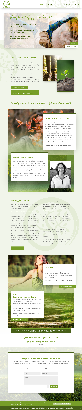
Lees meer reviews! (17, 248)
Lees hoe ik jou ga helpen (19, 87)
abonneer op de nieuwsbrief (61, 403)
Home (42, 4)
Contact (77, 4)
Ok (71, 408)
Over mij (65, 4)
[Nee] (80, 408)
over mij (73, 43)
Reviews (71, 4)
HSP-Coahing (48, 4)
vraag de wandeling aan (19, 319)
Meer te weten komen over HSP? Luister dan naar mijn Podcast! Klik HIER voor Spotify (24, 92)
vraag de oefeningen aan (67, 286)
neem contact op (71, 46)
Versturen (54, 386)
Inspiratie (57, 4)
